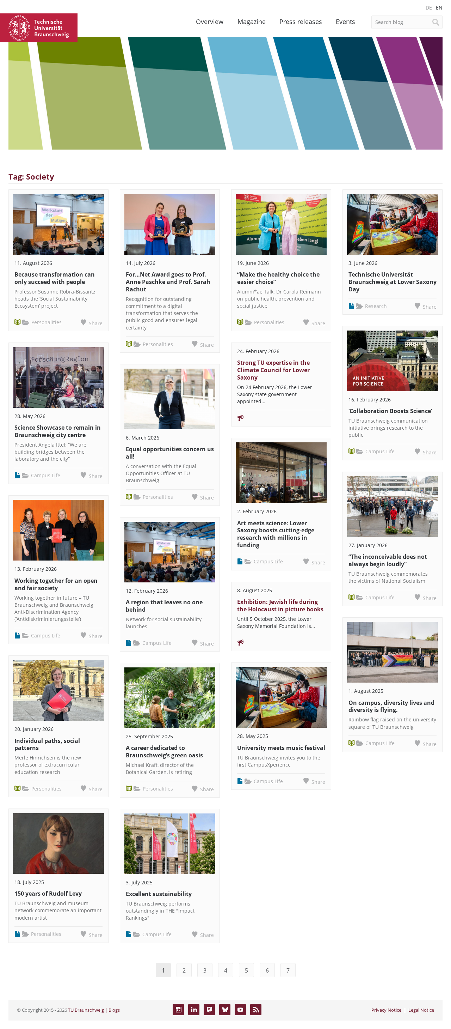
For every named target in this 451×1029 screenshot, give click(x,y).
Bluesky (224, 1009)
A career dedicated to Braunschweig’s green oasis (164, 751)
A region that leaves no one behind (164, 605)
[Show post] (58, 224)
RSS (255, 1009)
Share (96, 323)
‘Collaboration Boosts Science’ (390, 411)
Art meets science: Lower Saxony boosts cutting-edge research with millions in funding (275, 534)
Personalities (46, 322)
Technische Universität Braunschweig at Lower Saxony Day (392, 282)
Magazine (251, 21)
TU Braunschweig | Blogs (94, 1010)
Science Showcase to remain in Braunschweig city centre (57, 431)
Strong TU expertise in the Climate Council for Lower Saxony (273, 370)
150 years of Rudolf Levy (48, 893)
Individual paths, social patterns (47, 744)
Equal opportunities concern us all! (170, 452)
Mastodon (209, 1009)
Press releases (300, 21)
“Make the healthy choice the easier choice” (278, 278)
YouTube (240, 1009)
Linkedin (193, 1009)
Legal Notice (421, 1010)
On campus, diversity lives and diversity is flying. (391, 706)
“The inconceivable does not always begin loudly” (387, 560)
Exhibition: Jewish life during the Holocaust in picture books (280, 605)
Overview (209, 21)
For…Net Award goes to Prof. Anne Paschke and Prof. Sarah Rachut (168, 282)
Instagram (178, 1009)
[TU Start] (39, 27)
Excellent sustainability (159, 894)
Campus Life (45, 475)
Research (376, 306)
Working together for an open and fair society (56, 584)
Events (345, 21)
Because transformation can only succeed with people (54, 278)
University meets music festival (281, 748)
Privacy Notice (386, 1010)
